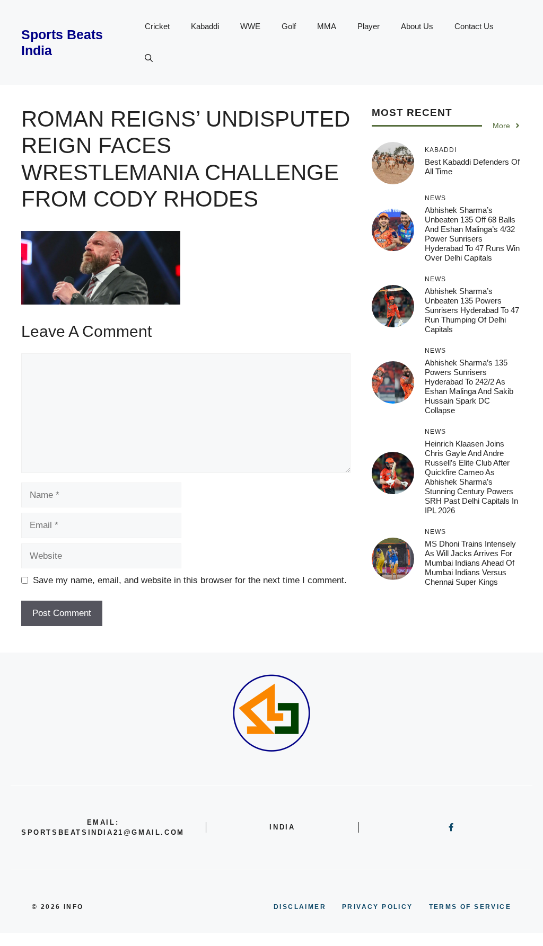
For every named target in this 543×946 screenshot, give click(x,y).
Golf (289, 26)
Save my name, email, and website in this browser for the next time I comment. (190, 580)
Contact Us (474, 26)
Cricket (157, 26)
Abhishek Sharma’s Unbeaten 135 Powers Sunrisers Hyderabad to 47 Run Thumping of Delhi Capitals (472, 310)
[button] (148, 58)
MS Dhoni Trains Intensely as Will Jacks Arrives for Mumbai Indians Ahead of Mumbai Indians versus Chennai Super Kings (470, 562)
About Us (417, 26)
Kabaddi (205, 26)
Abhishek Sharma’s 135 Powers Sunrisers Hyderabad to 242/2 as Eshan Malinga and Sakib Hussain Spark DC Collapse (469, 386)
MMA (326, 26)
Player (368, 26)
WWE (250, 26)
